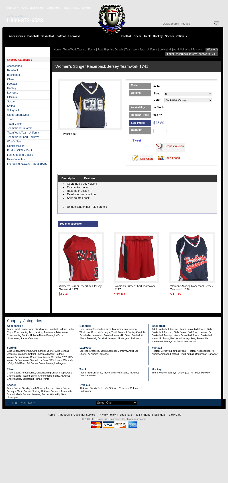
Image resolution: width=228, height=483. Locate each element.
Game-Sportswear (18, 114)
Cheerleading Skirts (48, 375)
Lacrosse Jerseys (89, 350)
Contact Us (53, 7)
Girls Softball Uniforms (19, 350)
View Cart (175, 414)
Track (147, 36)
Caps (10, 332)
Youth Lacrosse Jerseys (114, 350)
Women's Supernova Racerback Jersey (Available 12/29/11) (39, 357)
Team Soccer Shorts (18, 388)
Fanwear (213, 354)
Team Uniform (15, 123)
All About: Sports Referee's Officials (98, 388)
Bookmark (126, 414)
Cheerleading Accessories (28, 332)
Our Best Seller (16, 146)
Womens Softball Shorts (31, 354)
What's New (14, 141)
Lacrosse (74, 36)
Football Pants (179, 350)
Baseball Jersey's (107, 338)
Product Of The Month (20, 150)
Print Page (69, 134)
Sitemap (86, 7)
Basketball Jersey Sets (182, 338)
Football (126, 36)
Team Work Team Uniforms (23, 132)
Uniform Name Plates (41, 335)
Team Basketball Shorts (193, 329)
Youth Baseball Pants (122, 332)
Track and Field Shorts (116, 372)
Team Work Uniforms (19, 128)
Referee (134, 388)
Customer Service (84, 414)
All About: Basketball (184, 341)
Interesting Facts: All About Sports (27, 163)
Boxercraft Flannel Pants (35, 378)
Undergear (124, 338)
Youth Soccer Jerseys (43, 388)
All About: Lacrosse (98, 354)
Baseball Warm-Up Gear (117, 335)
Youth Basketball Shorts (187, 335)
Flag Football (187, 354)
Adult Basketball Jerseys (165, 329)
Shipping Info (36, 7)
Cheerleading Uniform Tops (51, 372)
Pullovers (136, 338)
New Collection (16, 159)
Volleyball (13, 110)
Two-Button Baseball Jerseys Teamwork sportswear (107, 329)
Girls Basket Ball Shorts (187, 332)
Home (57, 49)
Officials (181, 36)
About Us (11, 7)
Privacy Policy (70, 7)
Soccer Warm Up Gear (54, 394)
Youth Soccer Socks (28, 391)
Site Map (159, 414)
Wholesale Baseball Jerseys (94, 332)
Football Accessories (199, 350)
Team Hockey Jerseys (164, 372)
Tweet (136, 140)
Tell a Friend (143, 414)
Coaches (124, 388)
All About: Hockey (200, 372)
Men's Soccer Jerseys (28, 394)
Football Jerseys (161, 350)
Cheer (137, 36)
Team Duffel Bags (16, 329)
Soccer (169, 36)
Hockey (158, 36)
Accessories (17, 36)
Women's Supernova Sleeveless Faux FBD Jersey (34, 360)
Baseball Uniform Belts (61, 329)
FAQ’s (22, 7)
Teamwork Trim (52, 332)
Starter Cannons (29, 338)
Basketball (47, 36)
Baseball (33, 36)
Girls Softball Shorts (43, 350)
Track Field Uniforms (90, 372)
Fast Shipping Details (20, 154)
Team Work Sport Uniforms (23, 137)
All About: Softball (54, 354)
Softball (61, 36)
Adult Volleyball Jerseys (187, 49)
